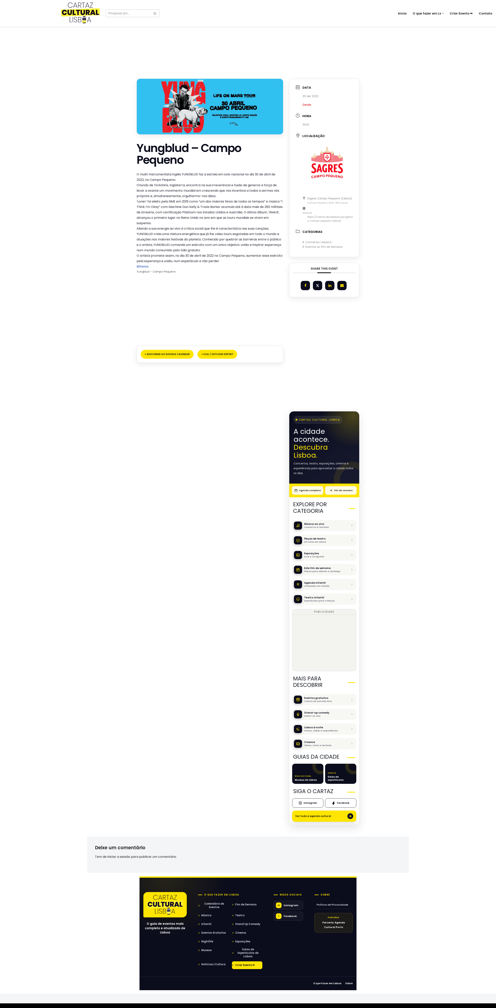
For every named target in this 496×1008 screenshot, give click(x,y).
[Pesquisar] (155, 13)
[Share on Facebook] (305, 285)
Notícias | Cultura (213, 964)
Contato (485, 13)
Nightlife (207, 941)
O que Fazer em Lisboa (327, 983)
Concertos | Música (318, 242)
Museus (206, 950)
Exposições (242, 941)
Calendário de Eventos (214, 905)
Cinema (240, 933)
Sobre (325, 894)
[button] (443, 13)
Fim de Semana (246, 904)
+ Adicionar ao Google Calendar (167, 354)
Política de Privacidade (332, 905)
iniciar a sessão (118, 856)
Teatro (240, 915)
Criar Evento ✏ (461, 13)
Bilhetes (143, 266)
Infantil (206, 924)
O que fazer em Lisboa (221, 894)
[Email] (342, 285)
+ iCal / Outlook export (217, 354)
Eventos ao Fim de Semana (323, 247)
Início (402, 13)
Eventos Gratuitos (213, 933)
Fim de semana (343, 490)
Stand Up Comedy (247, 924)
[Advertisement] (248, 44)
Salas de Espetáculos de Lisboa (248, 953)
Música (206, 915)
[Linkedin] (329, 285)
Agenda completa (310, 490)
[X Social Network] (317, 285)
